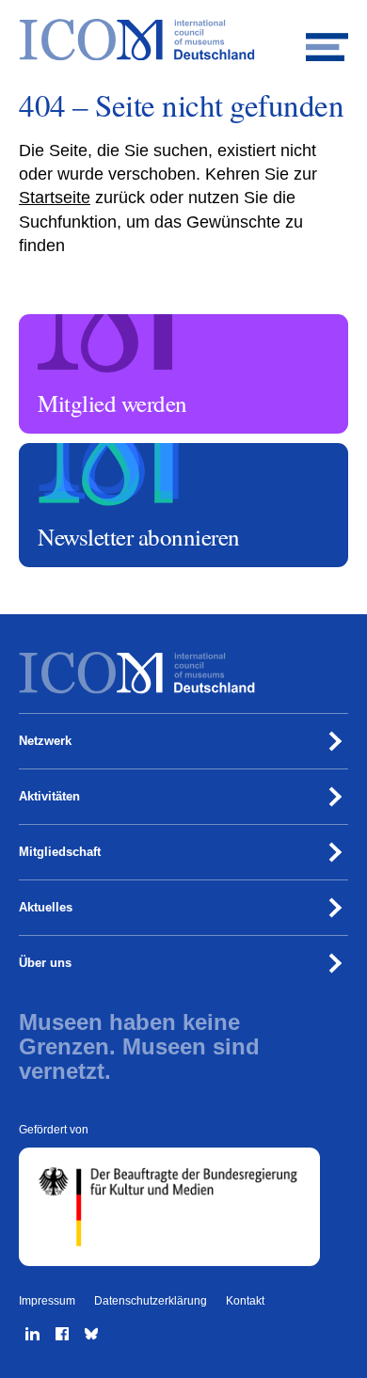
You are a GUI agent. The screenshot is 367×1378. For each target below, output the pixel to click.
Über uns (45, 963)
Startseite (54, 197)
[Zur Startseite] (183, 40)
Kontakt (245, 1300)
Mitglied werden (64, 322)
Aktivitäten (49, 796)
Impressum (47, 1300)
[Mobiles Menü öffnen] (327, 40)
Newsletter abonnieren (81, 451)
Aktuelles (45, 907)
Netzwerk (45, 741)
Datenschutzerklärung (150, 1300)
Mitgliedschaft (60, 852)
